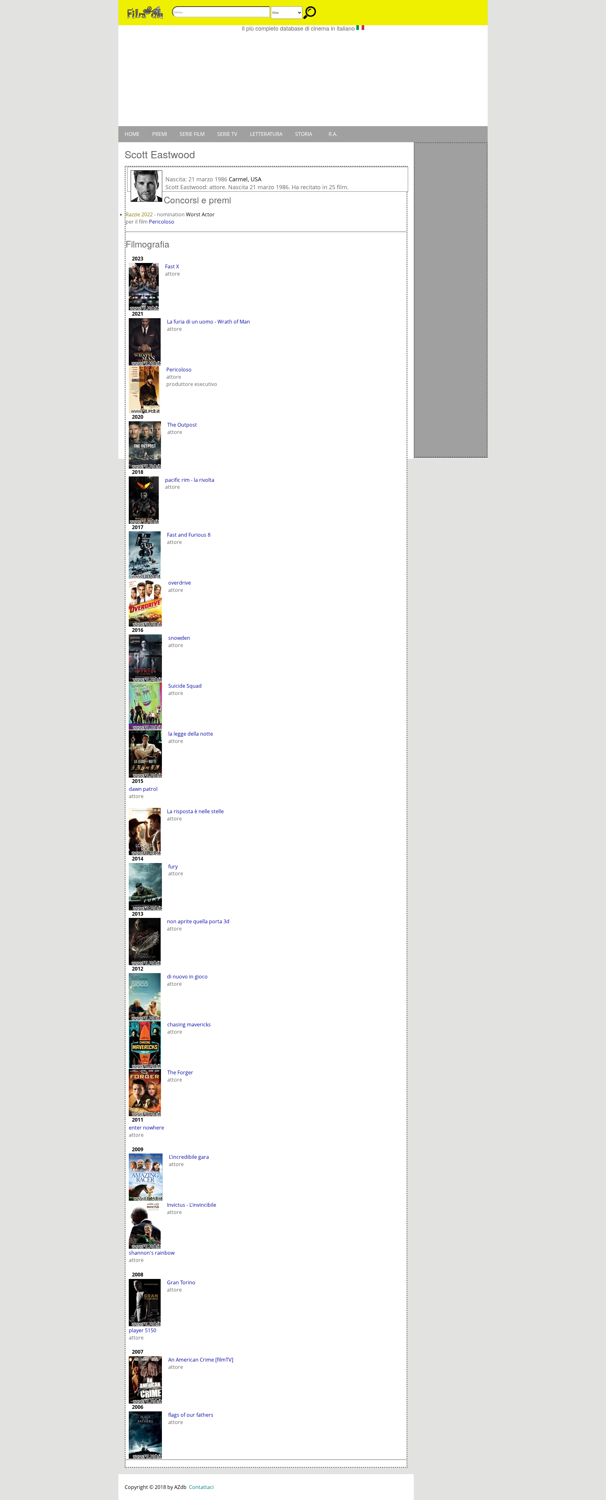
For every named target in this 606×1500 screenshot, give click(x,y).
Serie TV (227, 134)
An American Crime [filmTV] (200, 1359)
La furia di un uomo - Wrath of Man (208, 321)
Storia (303, 134)
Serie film (192, 134)
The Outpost (182, 424)
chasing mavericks (189, 1024)
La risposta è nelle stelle (195, 811)
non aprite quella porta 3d (198, 921)
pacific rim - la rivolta (189, 479)
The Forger (180, 1072)
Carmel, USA (245, 179)
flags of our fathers (190, 1414)
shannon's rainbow (152, 1252)
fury (173, 866)
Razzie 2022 (140, 214)
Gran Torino (181, 1282)
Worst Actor (200, 214)
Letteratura (266, 134)
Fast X (172, 266)
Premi (159, 134)
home (132, 134)
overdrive (179, 582)
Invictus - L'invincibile (191, 1204)
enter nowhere (146, 1127)
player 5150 (142, 1330)
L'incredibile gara (189, 1156)
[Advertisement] (303, 79)
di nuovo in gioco (187, 976)
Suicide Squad (185, 685)
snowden (179, 637)
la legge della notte (190, 733)
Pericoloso (161, 221)
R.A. (333, 134)
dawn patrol (143, 788)
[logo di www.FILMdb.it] (145, 12)
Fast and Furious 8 (189, 534)
